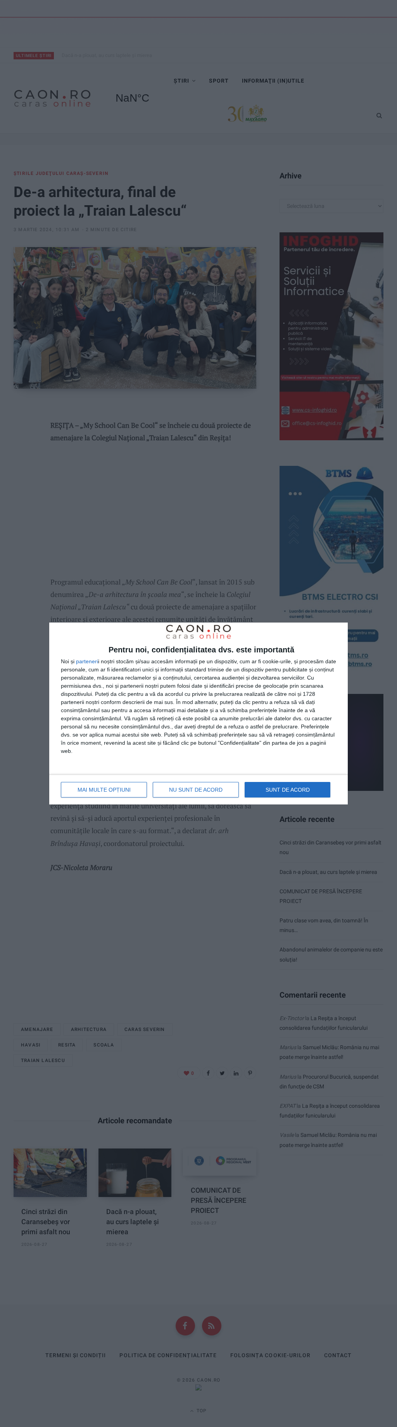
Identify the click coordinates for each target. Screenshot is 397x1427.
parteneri (87, 661)
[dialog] (198, 714)
